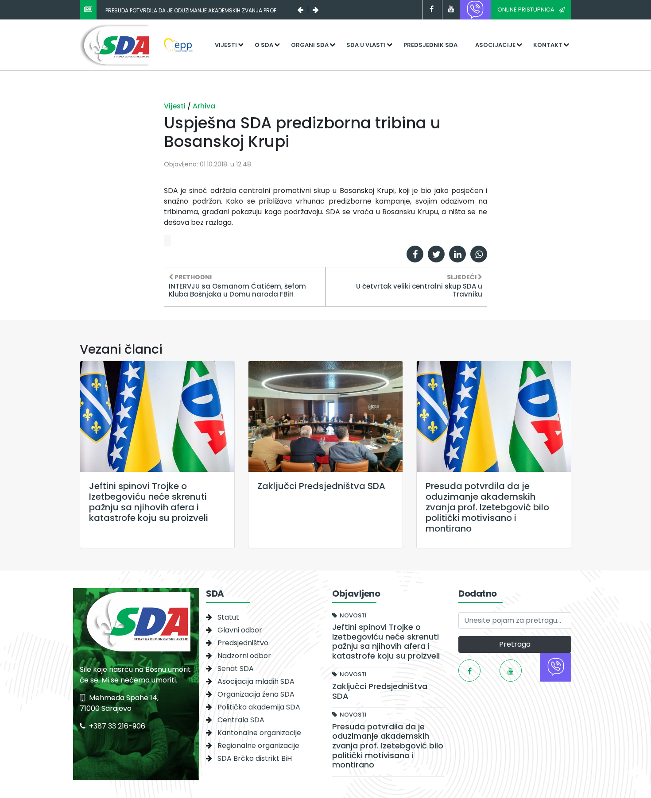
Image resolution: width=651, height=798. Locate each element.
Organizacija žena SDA (255, 694)
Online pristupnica (525, 9)
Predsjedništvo (242, 643)
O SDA (264, 45)
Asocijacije (495, 45)
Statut (228, 617)
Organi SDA (310, 45)
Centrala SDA (240, 720)
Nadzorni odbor (244, 656)
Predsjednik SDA (430, 45)
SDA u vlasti (366, 45)
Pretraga (515, 644)
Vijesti (226, 45)
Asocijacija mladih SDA (255, 681)
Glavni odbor (239, 630)
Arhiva (204, 106)
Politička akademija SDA (258, 707)
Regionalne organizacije (258, 745)
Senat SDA (235, 668)
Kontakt (547, 45)
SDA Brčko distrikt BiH (254, 758)
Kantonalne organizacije (259, 733)
